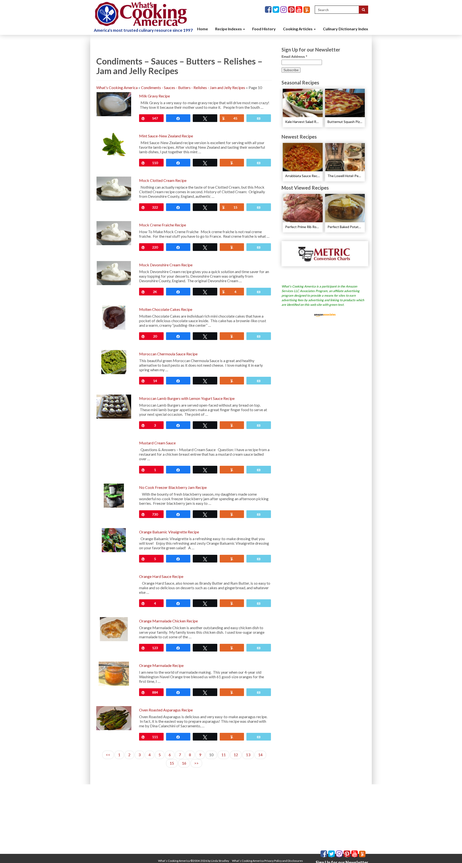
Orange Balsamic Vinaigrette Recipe (169, 532)
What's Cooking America (117, 87)
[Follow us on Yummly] (306, 9)
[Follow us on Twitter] (276, 9)
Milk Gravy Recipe (154, 96)
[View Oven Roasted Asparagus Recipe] (113, 717)
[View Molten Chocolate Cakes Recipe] (113, 317)
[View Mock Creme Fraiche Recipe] (113, 232)
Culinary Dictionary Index (345, 28)
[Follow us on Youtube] (299, 9)
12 (236, 754)
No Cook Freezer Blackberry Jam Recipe (173, 487)
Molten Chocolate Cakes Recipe (165, 309)
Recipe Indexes (229, 28)
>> (196, 763)
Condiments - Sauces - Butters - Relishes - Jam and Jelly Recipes (193, 87)
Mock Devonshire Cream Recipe (165, 264)
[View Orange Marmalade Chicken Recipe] (114, 628)
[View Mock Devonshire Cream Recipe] (114, 272)
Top (450, 851)
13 (248, 754)
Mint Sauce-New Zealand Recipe (166, 136)
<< (108, 754)
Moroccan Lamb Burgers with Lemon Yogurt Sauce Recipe (187, 398)
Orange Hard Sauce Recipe (161, 576)
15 (172, 763)
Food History (264, 28)
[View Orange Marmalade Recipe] (114, 673)
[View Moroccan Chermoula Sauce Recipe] (113, 361)
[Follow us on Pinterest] (292, 9)
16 (184, 763)
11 (223, 754)
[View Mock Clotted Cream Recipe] (113, 188)
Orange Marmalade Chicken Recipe (168, 621)
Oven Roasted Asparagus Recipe (166, 710)
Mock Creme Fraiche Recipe (162, 225)
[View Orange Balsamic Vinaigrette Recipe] (114, 539)
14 (260, 754)
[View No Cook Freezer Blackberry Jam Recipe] (114, 495)
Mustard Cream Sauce (157, 443)
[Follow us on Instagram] (284, 9)
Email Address (294, 56)
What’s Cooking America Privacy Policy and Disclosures (267, 861)
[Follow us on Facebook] (269, 9)
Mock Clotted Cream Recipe (162, 180)
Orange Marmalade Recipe (161, 665)
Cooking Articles (298, 28)
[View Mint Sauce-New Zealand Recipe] (114, 143)
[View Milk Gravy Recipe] (113, 103)
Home (202, 28)
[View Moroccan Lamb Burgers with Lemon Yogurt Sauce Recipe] (113, 406)
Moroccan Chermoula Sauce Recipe (168, 354)
